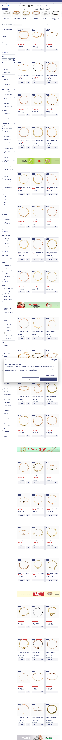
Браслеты (31, 9)
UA (4, 5)
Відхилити (31, 379)
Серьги (16, 9)
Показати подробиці (50, 375)
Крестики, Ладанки (42, 9)
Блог (31, 3)
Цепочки (26, 9)
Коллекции (53, 9)
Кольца (21, 9)
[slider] (2, 62)
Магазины (27, 3)
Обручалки (11, 9)
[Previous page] (3, 13)
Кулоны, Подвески (37, 9)
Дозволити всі (48, 379)
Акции (35, 3)
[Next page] (59, 13)
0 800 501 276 (18, 6)
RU (6, 5)
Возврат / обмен (9, 3)
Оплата (16, 3)
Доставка (21, 3)
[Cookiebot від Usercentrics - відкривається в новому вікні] (52, 360)
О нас (3, 3)
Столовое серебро (48, 9)
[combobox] (53, 25)
